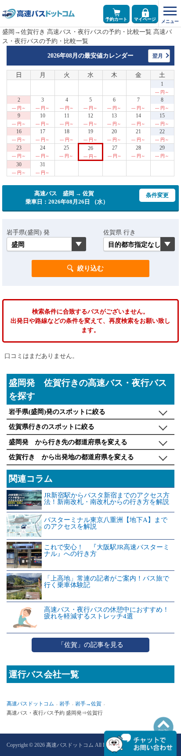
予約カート (116, 19)
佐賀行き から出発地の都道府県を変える (71, 456)
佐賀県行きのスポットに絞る (51, 426)
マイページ (145, 19)
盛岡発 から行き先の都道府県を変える (68, 442)
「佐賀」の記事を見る (90, 644)
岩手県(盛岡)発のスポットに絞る (57, 411)
